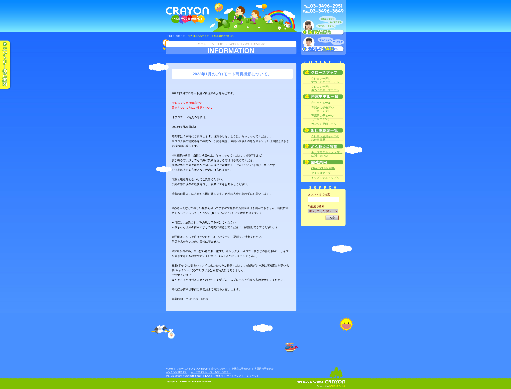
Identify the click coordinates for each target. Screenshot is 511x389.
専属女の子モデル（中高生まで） (322, 109)
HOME (169, 36)
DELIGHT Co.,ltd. (337, 386)
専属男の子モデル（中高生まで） (322, 117)
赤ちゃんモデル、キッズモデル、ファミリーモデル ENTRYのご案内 (323, 26)
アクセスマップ (321, 173)
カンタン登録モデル (323, 123)
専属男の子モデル (263, 368)
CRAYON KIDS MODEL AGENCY (187, 15)
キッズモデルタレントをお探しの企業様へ (323, 44)
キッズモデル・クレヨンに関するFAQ (326, 154)
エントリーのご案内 (8, 64)
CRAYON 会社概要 (323, 168)
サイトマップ (234, 375)
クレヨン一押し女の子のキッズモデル (325, 80)
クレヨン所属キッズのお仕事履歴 (325, 138)
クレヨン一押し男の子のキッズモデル (325, 88)
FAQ (207, 375)
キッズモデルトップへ (325, 177)
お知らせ (180, 36)
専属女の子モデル (241, 368)
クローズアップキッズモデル (192, 368)
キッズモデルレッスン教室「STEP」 (211, 372)
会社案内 (218, 375)
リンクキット (252, 375)
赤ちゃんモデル (321, 102)
